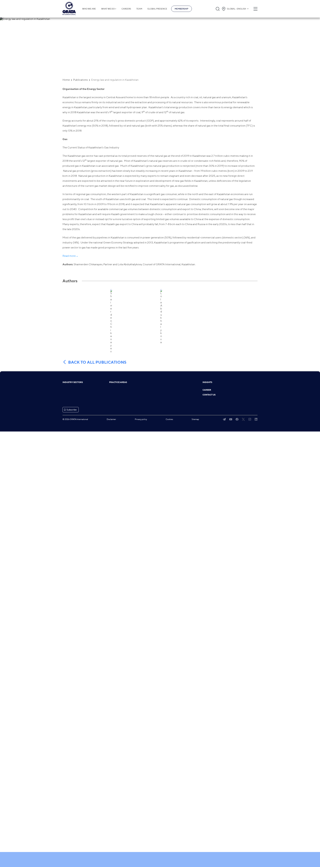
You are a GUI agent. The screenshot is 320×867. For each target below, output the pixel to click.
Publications (80, 79)
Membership (181, 9)
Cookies (169, 419)
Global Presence (157, 9)
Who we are (89, 9)
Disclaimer (111, 419)
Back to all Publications (97, 362)
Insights (207, 382)
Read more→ (70, 255)
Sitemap (195, 419)
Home (66, 79)
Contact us (209, 395)
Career (206, 390)
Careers (126, 9)
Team (139, 9)
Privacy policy (141, 419)
